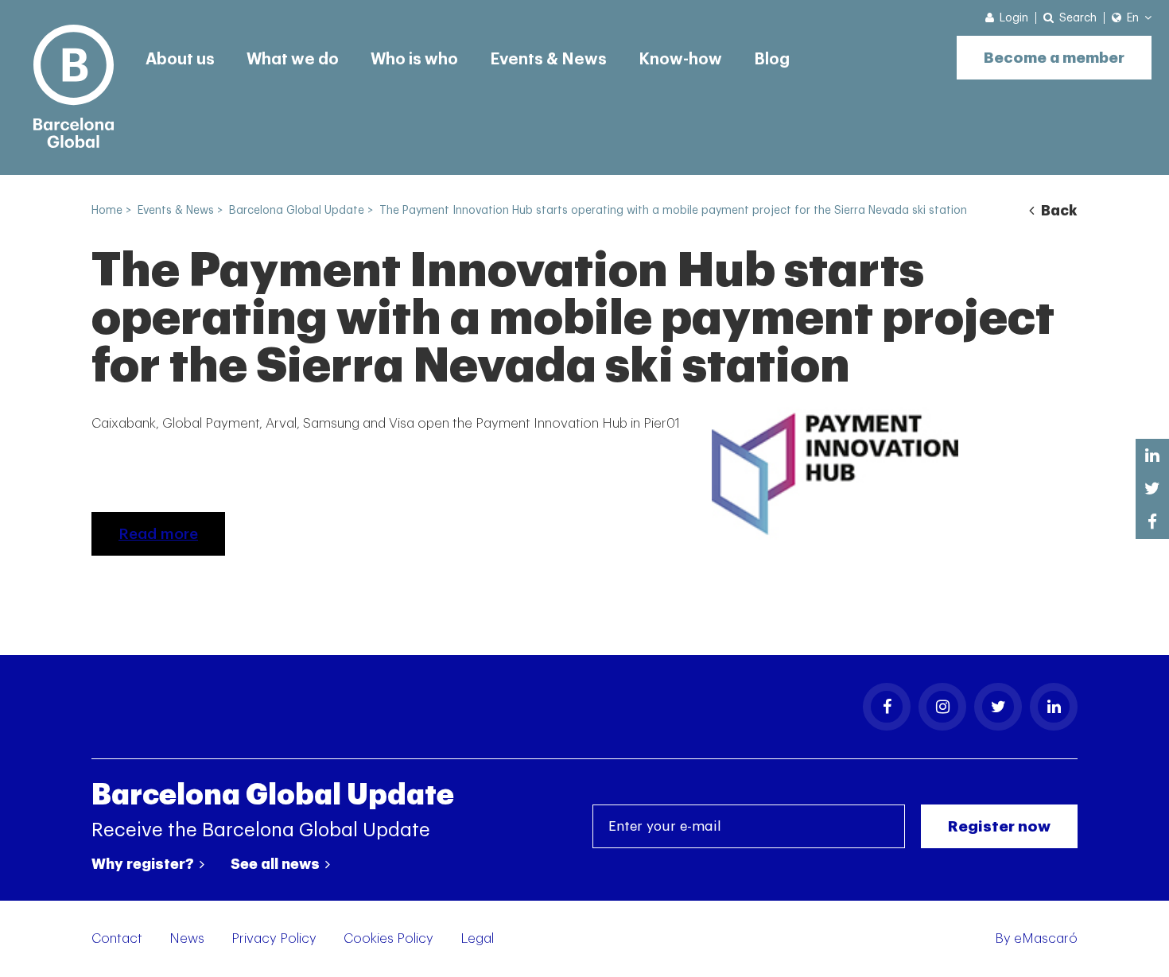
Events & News (548, 60)
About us (180, 60)
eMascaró (1046, 938)
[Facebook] (887, 707)
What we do (293, 60)
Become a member (1054, 57)
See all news (277, 864)
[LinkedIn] (1054, 707)
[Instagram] (942, 707)
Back (1058, 211)
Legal (477, 938)
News (186, 938)
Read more (158, 533)
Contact (116, 938)
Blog (772, 60)
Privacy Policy (274, 938)
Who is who (414, 60)
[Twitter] (998, 707)
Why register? (144, 864)
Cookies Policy (388, 938)
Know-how (680, 60)
